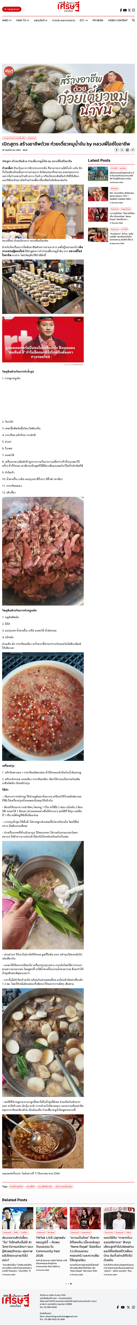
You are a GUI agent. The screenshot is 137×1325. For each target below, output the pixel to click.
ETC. (82, 20)
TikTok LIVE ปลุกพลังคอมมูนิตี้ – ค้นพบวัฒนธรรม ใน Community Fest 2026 (50, 1246)
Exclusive (109, 1232)
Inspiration (125, 209)
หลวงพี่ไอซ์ (30, 1186)
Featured (31, 138)
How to (21, 20)
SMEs (5, 20)
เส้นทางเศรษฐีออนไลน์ (64, 1186)
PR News (98, 20)
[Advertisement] (68, 43)
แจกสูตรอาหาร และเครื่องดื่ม (14, 138)
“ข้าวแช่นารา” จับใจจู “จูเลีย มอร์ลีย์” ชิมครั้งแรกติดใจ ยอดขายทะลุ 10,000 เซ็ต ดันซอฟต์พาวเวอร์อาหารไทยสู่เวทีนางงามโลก (122, 239)
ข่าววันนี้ (114, 168)
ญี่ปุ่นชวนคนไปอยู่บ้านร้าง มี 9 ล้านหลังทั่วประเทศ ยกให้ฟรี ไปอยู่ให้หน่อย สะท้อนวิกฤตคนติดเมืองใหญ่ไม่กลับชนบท (122, 178)
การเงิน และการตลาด (63, 20)
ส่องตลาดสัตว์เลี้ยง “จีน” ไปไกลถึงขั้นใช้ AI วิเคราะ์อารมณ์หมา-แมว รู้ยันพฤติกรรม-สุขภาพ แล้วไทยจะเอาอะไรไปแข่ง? (17, 1248)
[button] (66, 1283)
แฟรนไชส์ (39, 20)
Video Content (118, 20)
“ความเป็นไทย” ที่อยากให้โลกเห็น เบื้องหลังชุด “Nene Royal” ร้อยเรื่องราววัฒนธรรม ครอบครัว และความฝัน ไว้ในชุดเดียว (122, 219)
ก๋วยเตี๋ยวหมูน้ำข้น (16, 1186)
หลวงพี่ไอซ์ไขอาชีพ (45, 1186)
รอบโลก (123, 168)
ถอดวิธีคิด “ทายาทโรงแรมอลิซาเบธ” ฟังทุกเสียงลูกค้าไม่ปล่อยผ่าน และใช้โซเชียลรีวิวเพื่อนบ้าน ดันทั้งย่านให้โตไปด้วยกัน (119, 1248)
